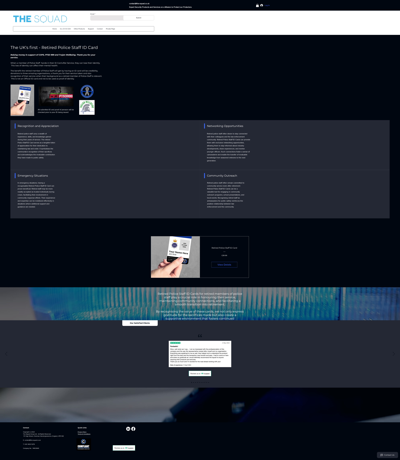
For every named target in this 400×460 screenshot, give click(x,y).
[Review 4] (197, 382)
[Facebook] (133, 429)
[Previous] (6, 354)
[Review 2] (193, 382)
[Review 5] (199, 382)
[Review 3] (195, 382)
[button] (79, 28)
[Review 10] (208, 382)
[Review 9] (206, 382)
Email (92, 14)
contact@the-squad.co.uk (139, 3)
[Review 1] (191, 382)
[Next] (394, 354)
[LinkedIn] (128, 429)
